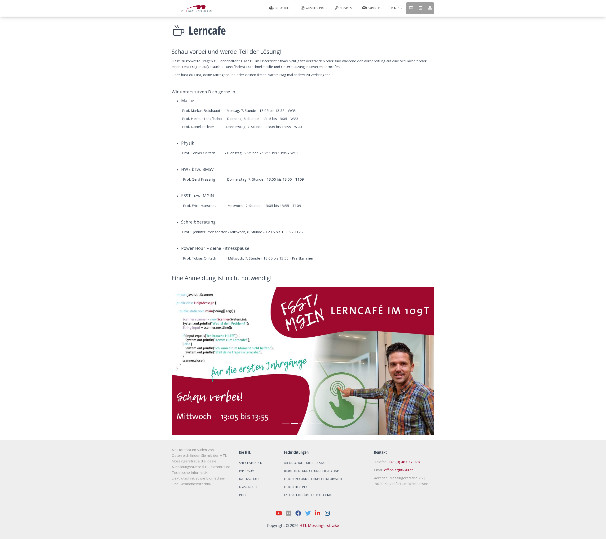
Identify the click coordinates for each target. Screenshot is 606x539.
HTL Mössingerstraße (319, 525)
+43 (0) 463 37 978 (404, 461)
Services (345, 8)
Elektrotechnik (295, 487)
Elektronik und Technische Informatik (313, 479)
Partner (373, 8)
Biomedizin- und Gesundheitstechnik (311, 471)
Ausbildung (315, 8)
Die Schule (282, 8)
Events (395, 8)
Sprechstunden (250, 463)
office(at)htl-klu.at (398, 469)
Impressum (246, 471)
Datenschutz (249, 479)
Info (242, 495)
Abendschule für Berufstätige (307, 463)
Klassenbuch (248, 487)
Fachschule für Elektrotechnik (308, 495)
